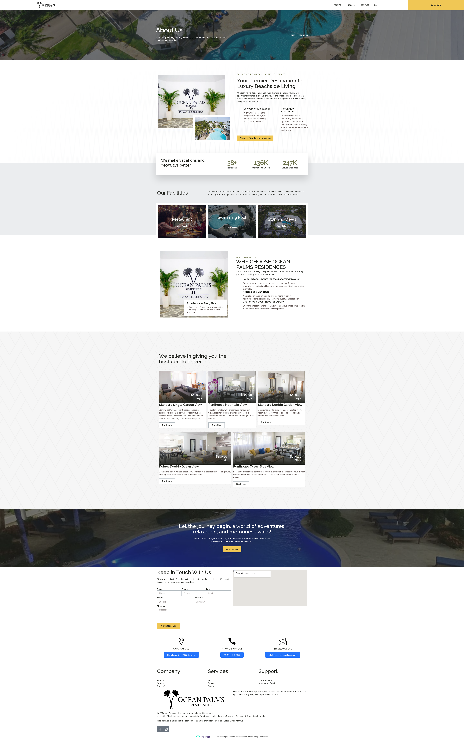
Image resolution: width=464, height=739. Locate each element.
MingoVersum (212, 720)
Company (198, 597)
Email (208, 589)
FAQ (376, 5)
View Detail (182, 226)
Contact (365, 5)
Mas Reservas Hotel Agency (179, 716)
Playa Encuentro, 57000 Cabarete (181, 655)
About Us (338, 5)
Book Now (167, 425)
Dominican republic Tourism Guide (215, 716)
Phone (185, 589)
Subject (160, 597)
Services (351, 5)
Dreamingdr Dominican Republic (250, 716)
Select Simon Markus (233, 720)
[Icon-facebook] (160, 729)
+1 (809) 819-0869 (232, 655)
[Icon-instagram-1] (166, 729)
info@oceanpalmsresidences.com (283, 655)
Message (161, 606)
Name (160, 589)
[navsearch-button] (393, 4)
